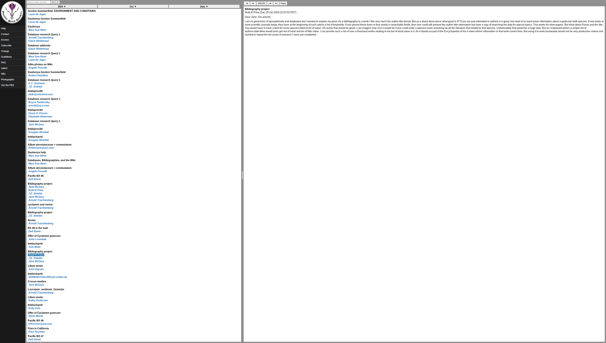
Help (3, 28)
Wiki (3, 73)
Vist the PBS (7, 85)
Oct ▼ (133, 6)
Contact (5, 34)
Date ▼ (204, 6)
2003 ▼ (62, 6)
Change (5, 51)
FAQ (3, 62)
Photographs (7, 79)
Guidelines (6, 56)
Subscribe (6, 45)
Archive (5, 39)
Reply (283, 3)
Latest (4, 68)
